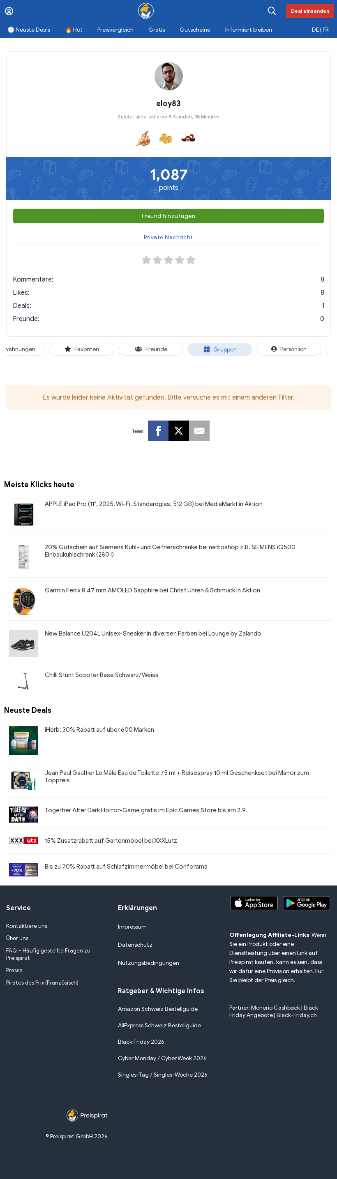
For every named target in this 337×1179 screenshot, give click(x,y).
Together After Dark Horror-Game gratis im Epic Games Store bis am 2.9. (146, 810)
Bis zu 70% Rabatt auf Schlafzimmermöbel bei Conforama (126, 866)
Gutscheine (195, 29)
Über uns (17, 938)
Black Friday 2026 (141, 1041)
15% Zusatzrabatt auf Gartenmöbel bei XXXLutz (111, 840)
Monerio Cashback (275, 1007)
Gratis (156, 29)
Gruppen (225, 349)
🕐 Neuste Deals (28, 29)
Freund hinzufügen (169, 216)
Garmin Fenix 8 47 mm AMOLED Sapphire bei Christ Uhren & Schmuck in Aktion (152, 590)
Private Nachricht (168, 237)
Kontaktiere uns (26, 925)
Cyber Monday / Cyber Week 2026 (162, 1058)
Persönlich (293, 349)
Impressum (132, 926)
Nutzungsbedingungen (148, 962)
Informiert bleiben (248, 29)
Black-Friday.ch (297, 1015)
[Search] (272, 11)
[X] (178, 431)
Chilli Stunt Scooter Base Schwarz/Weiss (102, 675)
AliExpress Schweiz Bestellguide (159, 1025)
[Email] (199, 431)
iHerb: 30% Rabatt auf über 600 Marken (99, 729)
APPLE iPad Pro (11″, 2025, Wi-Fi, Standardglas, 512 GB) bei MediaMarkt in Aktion (154, 504)
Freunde (156, 349)
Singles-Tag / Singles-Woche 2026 (163, 1074)
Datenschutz (135, 944)
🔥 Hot (74, 29)
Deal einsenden (310, 11)
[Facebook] (158, 431)
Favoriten (86, 349)
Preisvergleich (115, 29)
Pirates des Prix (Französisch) (42, 982)
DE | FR (320, 29)
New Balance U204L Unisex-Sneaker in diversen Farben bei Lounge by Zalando (153, 633)
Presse (14, 970)
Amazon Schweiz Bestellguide (158, 1009)
